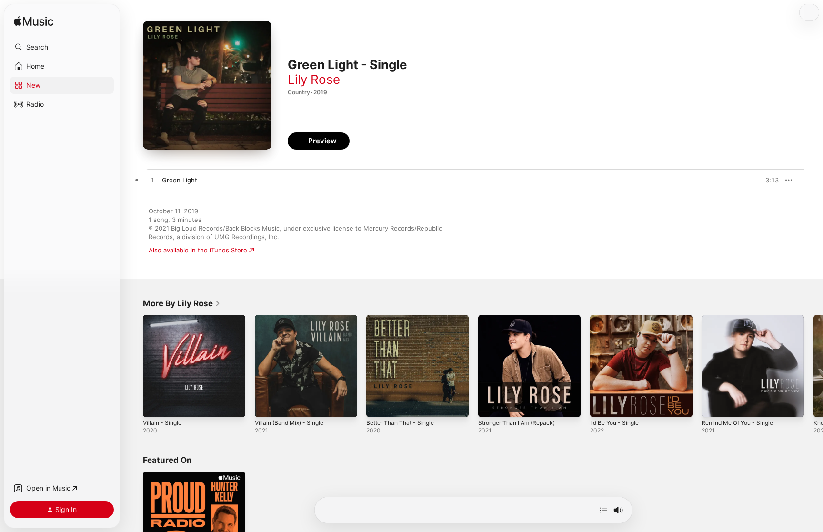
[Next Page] (813, 365)
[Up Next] (603, 510)
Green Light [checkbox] (179, 180)
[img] (33, 21)
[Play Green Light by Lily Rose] (152, 180)
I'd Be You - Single (617, 318)
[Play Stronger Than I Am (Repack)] (490, 405)
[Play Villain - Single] (155, 405)
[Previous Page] (133, 365)
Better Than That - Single (404, 318)
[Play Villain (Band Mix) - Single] (267, 405)
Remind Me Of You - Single (742, 318)
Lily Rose (314, 79)
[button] (61, 47)
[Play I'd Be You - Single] (602, 405)
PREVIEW (768, 180)
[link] (182, 303)
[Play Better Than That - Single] (378, 405)
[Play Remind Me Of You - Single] (713, 405)
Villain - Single (164, 318)
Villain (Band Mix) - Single (293, 318)
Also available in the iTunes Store (198, 250)
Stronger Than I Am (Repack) (521, 318)
